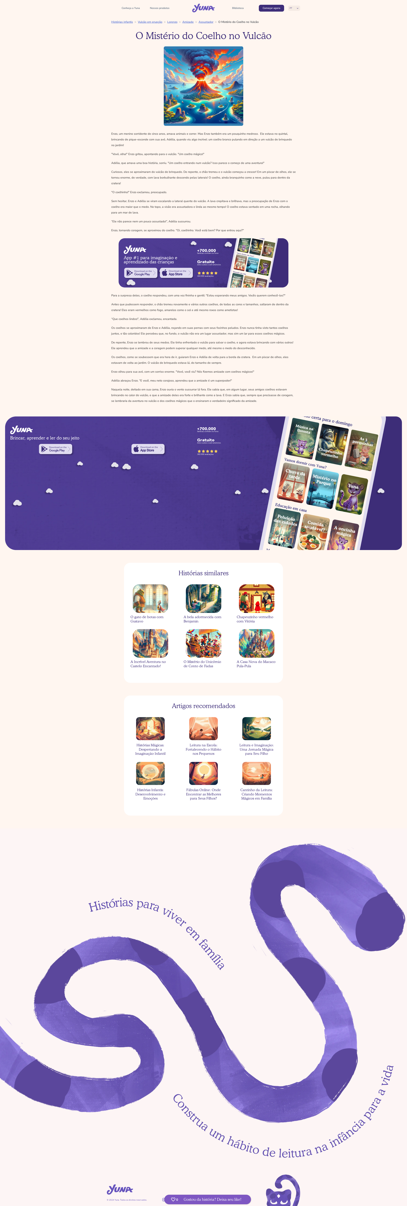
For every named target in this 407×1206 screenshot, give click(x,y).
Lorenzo (172, 22)
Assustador (206, 22)
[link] (141, 273)
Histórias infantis (122, 22)
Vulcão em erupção (150, 22)
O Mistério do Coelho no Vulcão (238, 22)
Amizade (188, 22)
